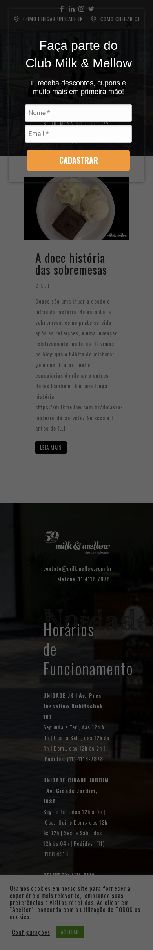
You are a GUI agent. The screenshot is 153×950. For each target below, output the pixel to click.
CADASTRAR (78, 160)
